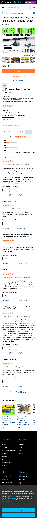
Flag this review (22, 195)
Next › (25, 392)
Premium (4, 453)
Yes (6, 190)
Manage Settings (18, 505)
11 (21, 392)
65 (14, 106)
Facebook (25, 476)
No (13, 190)
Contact (21, 444)
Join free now (30, 2)
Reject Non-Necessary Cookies (18, 510)
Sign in (20, 2)
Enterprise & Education (8, 450)
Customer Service (7, 482)
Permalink (15, 195)
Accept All (18, 514)
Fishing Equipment (17, 13)
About (21, 447)
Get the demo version (18, 80)
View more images (28, 55)
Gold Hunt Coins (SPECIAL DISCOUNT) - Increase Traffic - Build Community (23, 420)
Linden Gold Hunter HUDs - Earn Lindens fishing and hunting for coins (8, 420)
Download (5, 456)
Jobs (20, 450)
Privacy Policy (5, 479)
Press (21, 453)
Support (4, 465)
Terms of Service (6, 476)
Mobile (4, 444)
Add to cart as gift (18, 76)
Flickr (23, 479)
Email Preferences (7, 462)
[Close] (35, 488)
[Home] (2, 13)
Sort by (18, 152)
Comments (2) (6, 353)
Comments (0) (6, 195)
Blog (3, 459)
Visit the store (6, 91)
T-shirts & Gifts (6, 447)
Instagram (25, 483)
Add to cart (18, 71)
